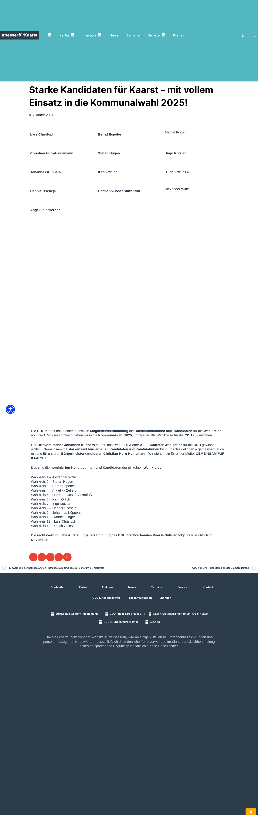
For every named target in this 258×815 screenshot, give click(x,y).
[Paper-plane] (243, 35)
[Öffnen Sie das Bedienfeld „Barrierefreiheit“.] (10, 409)
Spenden (165, 597)
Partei (64, 35)
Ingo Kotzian (176, 153)
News (113, 35)
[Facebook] (211, 35)
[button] (255, 35)
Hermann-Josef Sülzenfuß (119, 191)
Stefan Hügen (109, 153)
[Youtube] (232, 35)
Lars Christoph (42, 134)
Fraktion (89, 35)
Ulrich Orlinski (177, 172)
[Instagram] (222, 35)
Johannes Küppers (45, 172)
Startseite (57, 587)
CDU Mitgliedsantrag (106, 597)
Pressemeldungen (139, 597)
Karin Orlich (107, 172)
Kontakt (179, 35)
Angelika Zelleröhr (45, 210)
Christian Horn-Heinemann (51, 153)
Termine (133, 35)
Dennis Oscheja (43, 191)
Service (154, 35)
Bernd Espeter (109, 134)
